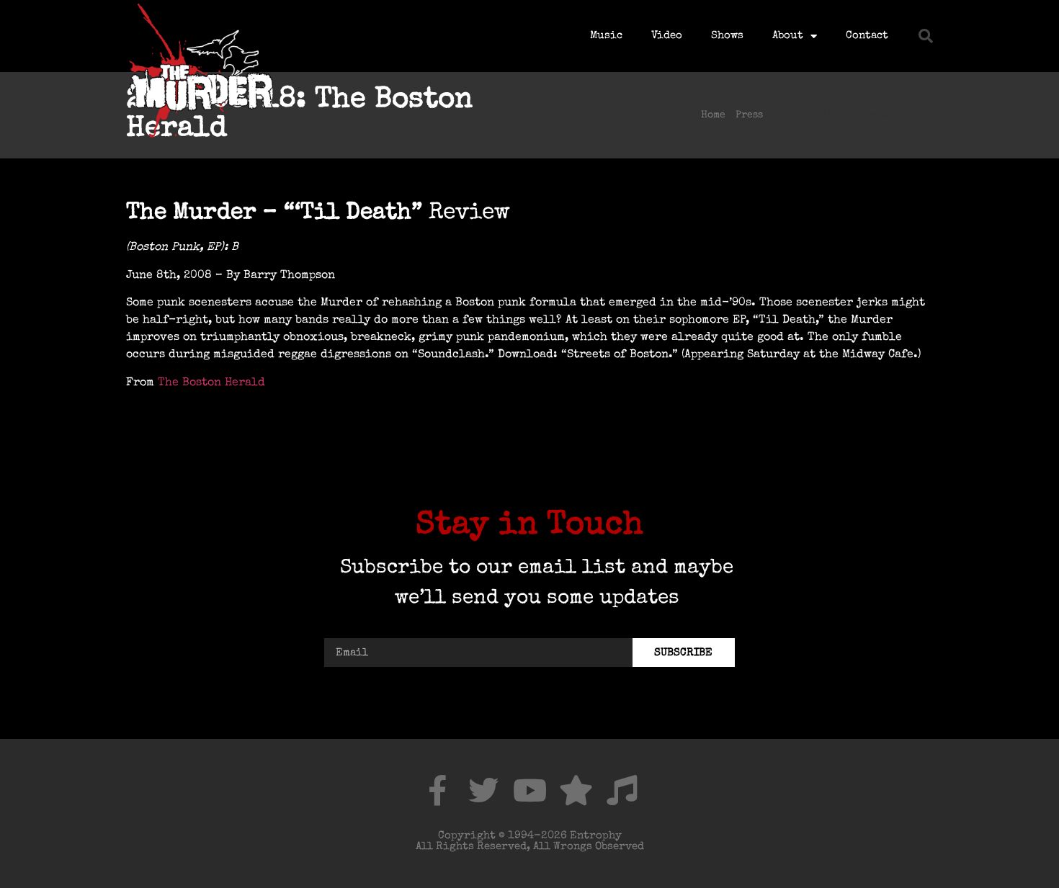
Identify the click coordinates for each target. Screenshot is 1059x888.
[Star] (575, 790)
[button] (925, 36)
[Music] (622, 790)
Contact (867, 35)
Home (713, 115)
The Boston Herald (211, 383)
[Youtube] (529, 790)
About (787, 35)
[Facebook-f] (437, 790)
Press (749, 115)
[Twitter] (483, 790)
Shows (727, 35)
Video (666, 35)
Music (606, 35)
